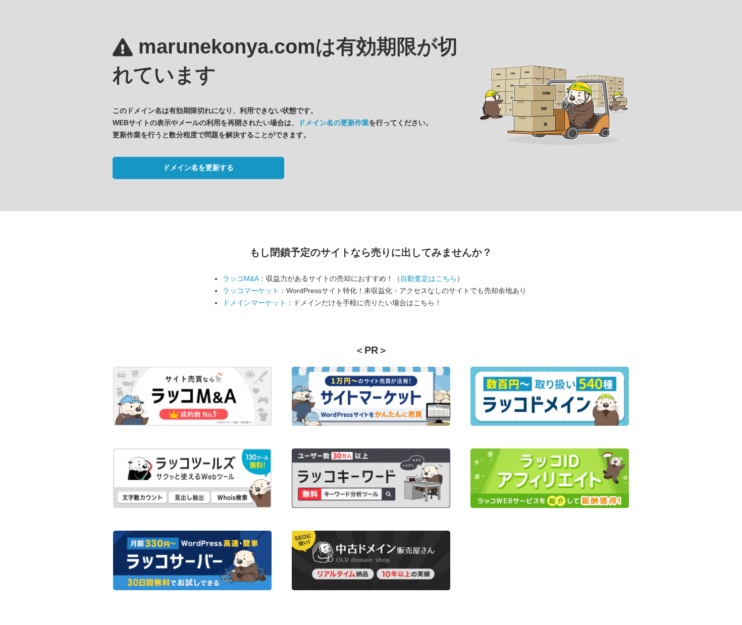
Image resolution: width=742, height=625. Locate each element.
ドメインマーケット (254, 303)
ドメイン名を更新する (198, 167)
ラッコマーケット (251, 291)
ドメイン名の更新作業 (333, 123)
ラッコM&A (241, 278)
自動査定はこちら (428, 278)
